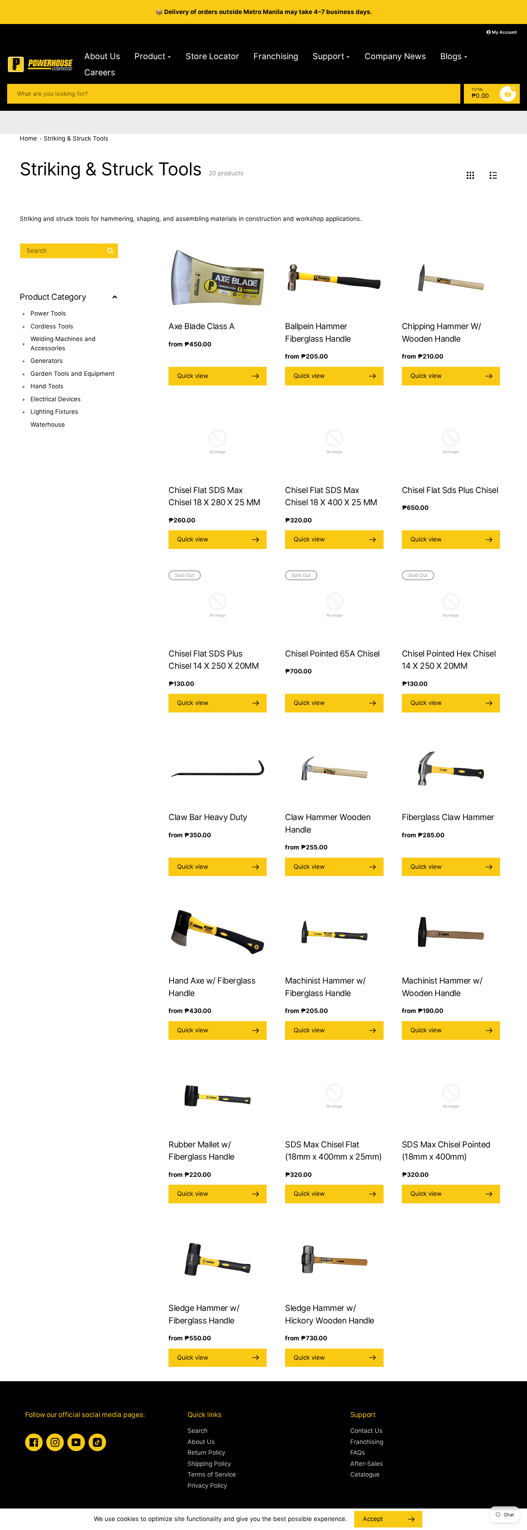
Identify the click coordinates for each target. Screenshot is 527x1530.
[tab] (69, 425)
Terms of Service (211, 1474)
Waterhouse (47, 424)
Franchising (366, 1441)
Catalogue (365, 1474)
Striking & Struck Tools (76, 138)
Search (197, 1430)
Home (28, 138)
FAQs (357, 1452)
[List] (493, 175)
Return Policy (206, 1452)
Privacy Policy (207, 1485)
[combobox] (69, 250)
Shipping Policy (209, 1463)
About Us (201, 1441)
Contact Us (366, 1430)
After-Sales (366, 1463)
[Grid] (470, 175)
